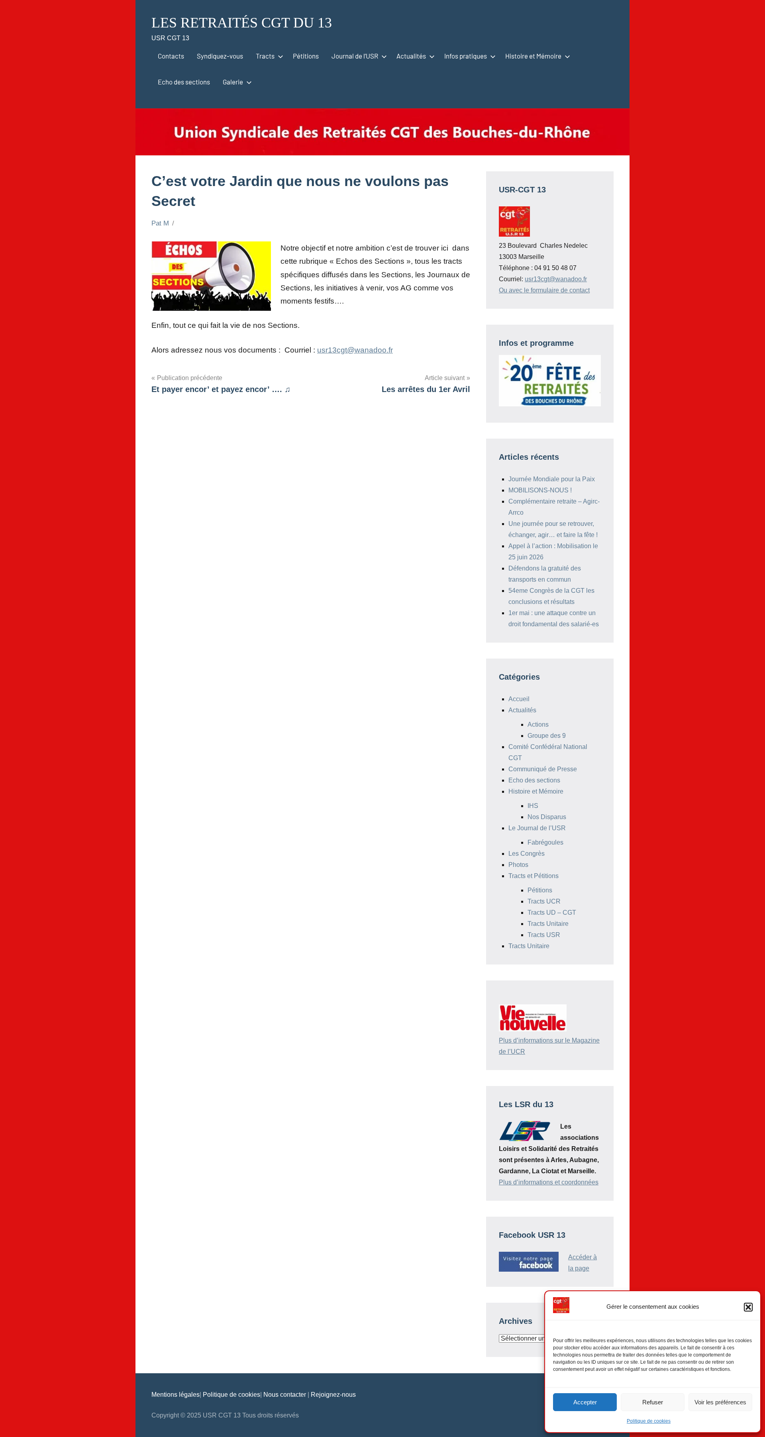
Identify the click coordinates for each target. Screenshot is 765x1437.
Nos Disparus (547, 817)
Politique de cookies (649, 1421)
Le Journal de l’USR (537, 828)
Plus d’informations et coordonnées (548, 1182)
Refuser (652, 1402)
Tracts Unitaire (548, 923)
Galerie (233, 82)
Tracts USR (544, 934)
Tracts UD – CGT (552, 912)
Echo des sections (184, 82)
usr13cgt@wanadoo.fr (355, 350)
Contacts (171, 56)
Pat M (160, 223)
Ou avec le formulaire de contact (544, 290)
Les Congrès (526, 853)
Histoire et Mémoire (533, 56)
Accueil (519, 699)
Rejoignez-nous (333, 1394)
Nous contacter (285, 1394)
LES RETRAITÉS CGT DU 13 (241, 23)
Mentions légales (175, 1394)
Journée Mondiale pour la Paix (551, 479)
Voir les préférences (720, 1402)
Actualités (411, 56)
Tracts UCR (544, 901)
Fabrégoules (545, 842)
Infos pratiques (465, 56)
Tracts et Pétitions (533, 875)
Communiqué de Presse (542, 769)
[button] (748, 1307)
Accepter (585, 1402)
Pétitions (306, 56)
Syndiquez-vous (220, 56)
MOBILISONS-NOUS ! (540, 490)
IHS (533, 805)
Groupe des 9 (547, 735)
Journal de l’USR (355, 56)
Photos (518, 864)
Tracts (265, 56)
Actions (538, 724)
